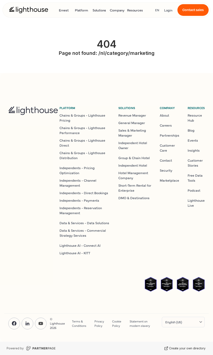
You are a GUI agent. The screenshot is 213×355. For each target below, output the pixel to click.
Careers (166, 125)
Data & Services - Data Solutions (84, 222)
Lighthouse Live (196, 203)
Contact (166, 160)
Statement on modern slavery (140, 323)
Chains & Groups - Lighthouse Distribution (82, 155)
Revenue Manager (132, 115)
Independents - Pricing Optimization (77, 170)
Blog (191, 130)
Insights (194, 150)
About (164, 115)
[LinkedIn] (27, 323)
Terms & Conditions (79, 323)
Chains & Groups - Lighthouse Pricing (82, 117)
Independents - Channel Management (77, 183)
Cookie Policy (116, 323)
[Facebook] (14, 323)
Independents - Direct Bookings (83, 192)
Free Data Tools (195, 178)
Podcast (194, 190)
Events (193, 140)
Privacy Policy (99, 323)
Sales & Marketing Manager (132, 132)
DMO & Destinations (134, 197)
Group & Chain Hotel (134, 157)
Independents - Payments (79, 200)
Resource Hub (195, 117)
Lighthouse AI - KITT (74, 253)
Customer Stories (195, 162)
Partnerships (169, 135)
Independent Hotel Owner (132, 145)
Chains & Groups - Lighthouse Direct (82, 142)
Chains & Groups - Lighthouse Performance (82, 130)
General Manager (131, 122)
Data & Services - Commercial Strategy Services (82, 233)
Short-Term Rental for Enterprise (134, 188)
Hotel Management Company (133, 175)
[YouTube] (41, 323)
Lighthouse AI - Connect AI (79, 245)
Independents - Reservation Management (80, 210)
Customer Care (167, 147)
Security (166, 170)
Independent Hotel (132, 165)
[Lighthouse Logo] (28, 10)
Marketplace (169, 180)
